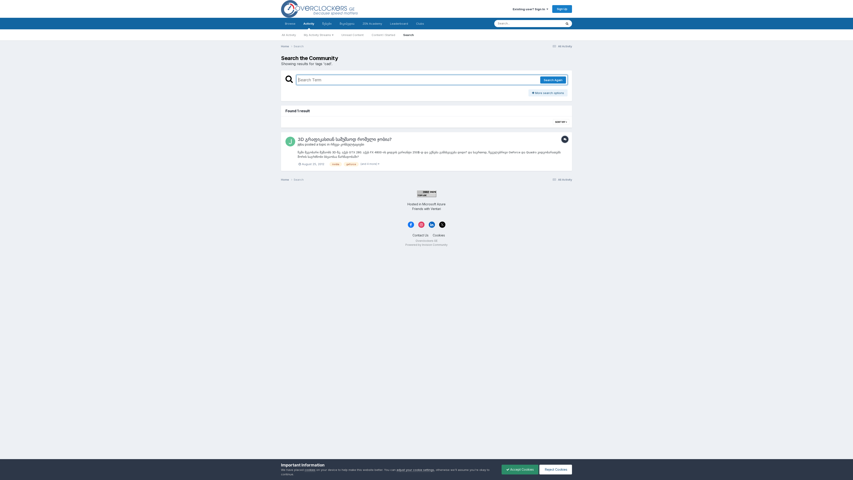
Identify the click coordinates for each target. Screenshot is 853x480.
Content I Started (383, 35)
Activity (308, 23)
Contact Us (420, 235)
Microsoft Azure (434, 204)
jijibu (301, 144)
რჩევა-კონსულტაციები (347, 144)
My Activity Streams (318, 35)
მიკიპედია (347, 23)
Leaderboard (399, 23)
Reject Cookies (555, 469)
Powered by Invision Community (426, 244)
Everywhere (548, 23)
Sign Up (562, 9)
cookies (310, 470)
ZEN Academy (372, 23)
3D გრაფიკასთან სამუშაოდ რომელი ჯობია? (345, 139)
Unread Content (352, 35)
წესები (327, 23)
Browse (290, 23)
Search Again (553, 80)
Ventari (436, 209)
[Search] (567, 23)
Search (408, 35)
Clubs (420, 23)
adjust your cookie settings (415, 470)
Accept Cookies (521, 469)
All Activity (289, 35)
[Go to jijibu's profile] (290, 141)
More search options (549, 93)
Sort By (560, 122)
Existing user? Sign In (529, 9)
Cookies (439, 235)
